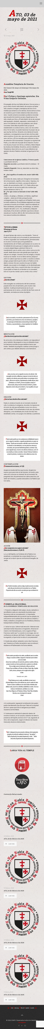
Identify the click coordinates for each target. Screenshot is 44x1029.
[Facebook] (19, 1026)
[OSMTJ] (4, 3)
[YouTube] (22, 1026)
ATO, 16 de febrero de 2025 (14, 891)
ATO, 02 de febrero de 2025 (14, 995)
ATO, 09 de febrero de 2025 (14, 943)
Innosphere (22, 1022)
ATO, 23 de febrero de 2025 (14, 839)
